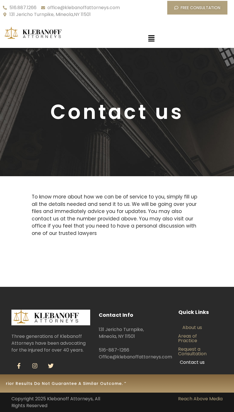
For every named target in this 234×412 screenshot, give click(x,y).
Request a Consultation (192, 351)
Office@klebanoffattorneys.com (135, 357)
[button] (151, 39)
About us (192, 327)
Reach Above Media (200, 398)
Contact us (192, 362)
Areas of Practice (187, 338)
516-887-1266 (114, 350)
